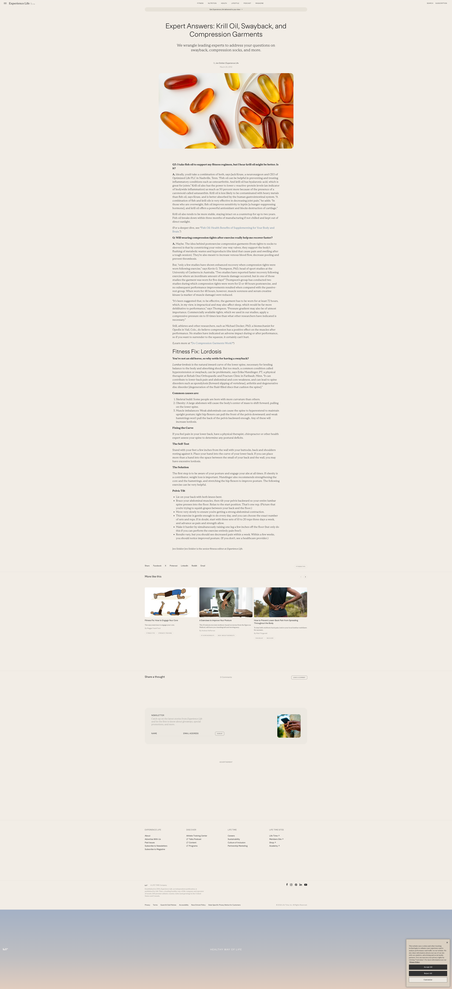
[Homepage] (22, 3)
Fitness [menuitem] (200, 3)
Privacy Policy (415, 962)
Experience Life (232, 63)
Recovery (270, 638)
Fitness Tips (300, 566)
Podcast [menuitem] (247, 3)
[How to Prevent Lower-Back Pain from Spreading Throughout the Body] (280, 610)
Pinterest (173, 566)
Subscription (441, 3)
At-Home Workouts (207, 635)
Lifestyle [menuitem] (235, 3)
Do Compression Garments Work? (212, 343)
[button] (5, 3)
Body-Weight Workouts (226, 635)
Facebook (157, 566)
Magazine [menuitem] (260, 3)
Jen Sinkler (220, 63)
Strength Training (165, 633)
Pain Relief (259, 638)
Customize (428, 980)
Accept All (428, 967)
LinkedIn (184, 566)
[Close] (447, 942)
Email (203, 566)
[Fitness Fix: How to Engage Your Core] (171, 608)
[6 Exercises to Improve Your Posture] (225, 609)
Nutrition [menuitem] (212, 3)
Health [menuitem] (224, 3)
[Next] (305, 577)
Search (430, 3)
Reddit (194, 566)
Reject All (428, 973)
